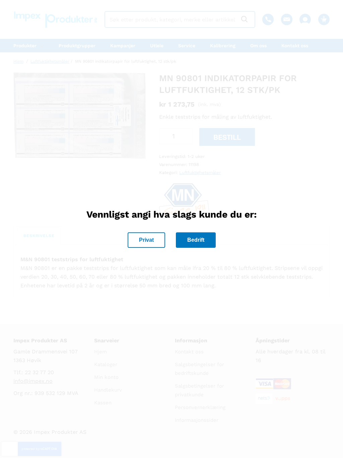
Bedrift (195, 240)
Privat (146, 240)
